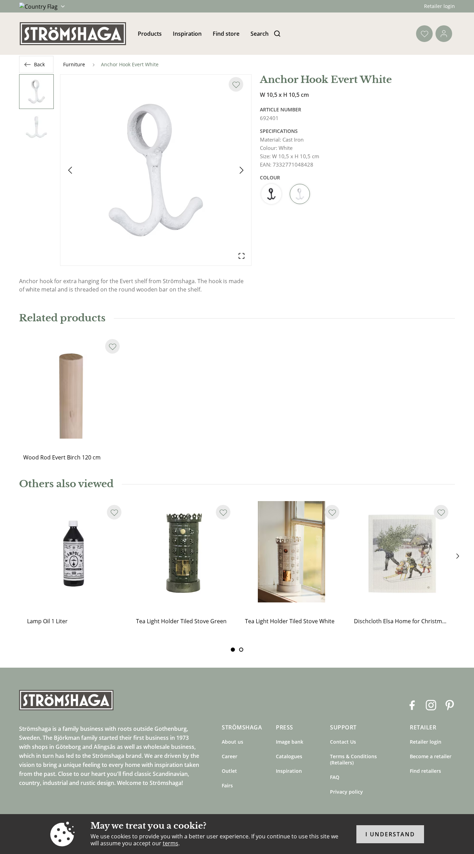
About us (232, 741)
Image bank (289, 741)
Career (229, 756)
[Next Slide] (241, 170)
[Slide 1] (241, 650)
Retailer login (439, 6)
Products (150, 33)
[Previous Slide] (70, 170)
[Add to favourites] (236, 84)
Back (39, 64)
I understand (390, 834)
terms (170, 843)
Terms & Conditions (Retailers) (353, 759)
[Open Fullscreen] (241, 256)
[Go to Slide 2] (36, 127)
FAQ (334, 777)
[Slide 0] (233, 650)
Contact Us (343, 741)
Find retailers (425, 771)
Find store (226, 33)
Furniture (74, 64)
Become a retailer (430, 756)
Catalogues (289, 756)
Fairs (227, 785)
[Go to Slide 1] (36, 91)
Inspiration (187, 33)
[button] (155, 170)
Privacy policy (346, 791)
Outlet (229, 771)
